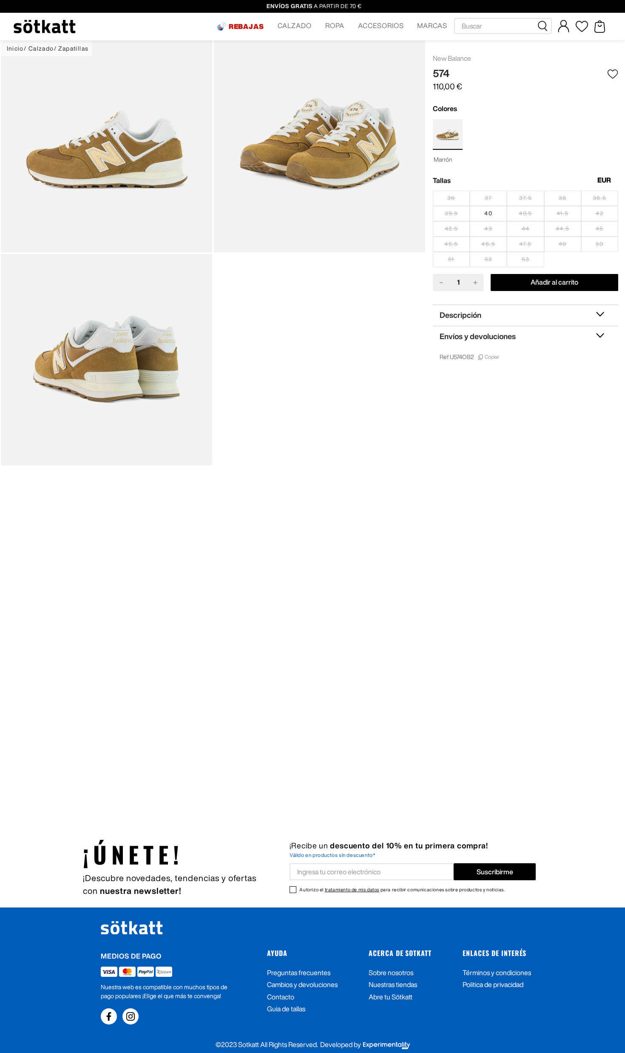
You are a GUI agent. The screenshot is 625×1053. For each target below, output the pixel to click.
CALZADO (295, 25)
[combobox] (503, 26)
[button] (240, 26)
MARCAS (432, 25)
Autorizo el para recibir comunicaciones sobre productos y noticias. (402, 889)
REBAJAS (246, 26)
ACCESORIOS (381, 25)
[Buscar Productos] (544, 26)
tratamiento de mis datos (352, 889)
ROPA (334, 25)
